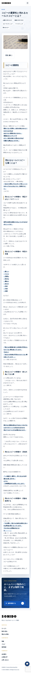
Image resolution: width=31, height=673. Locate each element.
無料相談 (4, 647)
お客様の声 (4, 657)
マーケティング (19, 23)
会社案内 (4, 654)
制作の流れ (4, 631)
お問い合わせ (5, 660)
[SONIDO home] (6, 3)
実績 (3, 641)
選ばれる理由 (5, 634)
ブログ (3, 644)
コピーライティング (7, 23)
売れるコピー (6, 27)
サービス (4, 628)
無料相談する (12, 603)
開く (10, 55)
